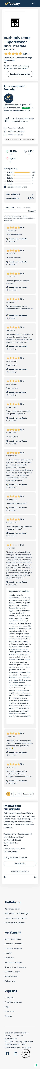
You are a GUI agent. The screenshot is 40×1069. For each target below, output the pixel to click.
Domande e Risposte (13, 948)
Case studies (10, 1011)
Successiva (27, 794)
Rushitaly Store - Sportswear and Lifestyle (17, 42)
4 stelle (10, 175)
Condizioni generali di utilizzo (16, 1033)
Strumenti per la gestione (15, 967)
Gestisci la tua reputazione (16, 918)
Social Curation (11, 976)
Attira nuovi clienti (12, 909)
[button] (20, 120)
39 (19, 794)
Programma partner (13, 1002)
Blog (6, 1006)
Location (8, 953)
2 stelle (10, 181)
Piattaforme (10, 981)
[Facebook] (5, 877)
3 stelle (10, 178)
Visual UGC (9, 958)
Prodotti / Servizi (23, 207)
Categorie (9, 997)
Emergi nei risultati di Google (16, 913)
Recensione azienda (13, 939)
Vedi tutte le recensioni (17, 187)
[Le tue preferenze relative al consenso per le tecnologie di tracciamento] (36, 1065)
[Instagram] (35, 877)
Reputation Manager (13, 962)
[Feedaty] (12, 4)
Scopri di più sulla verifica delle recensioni (19, 139)
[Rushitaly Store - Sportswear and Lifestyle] (15, 23)
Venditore (10, 207)
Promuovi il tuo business (15, 923)
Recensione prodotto (14, 944)
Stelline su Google (12, 971)
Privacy (8, 1036)
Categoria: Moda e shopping (15, 857)
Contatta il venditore (20, 871)
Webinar (8, 1016)
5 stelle (10, 172)
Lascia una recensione (20, 74)
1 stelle (9, 184)
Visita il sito (20, 863)
